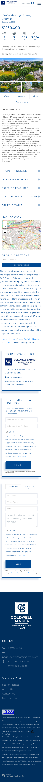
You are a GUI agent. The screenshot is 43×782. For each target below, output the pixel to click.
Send (18, 564)
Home (4, 339)
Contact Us (9, 384)
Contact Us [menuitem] (8, 693)
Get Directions (21, 265)
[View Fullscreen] (5, 232)
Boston (35, 339)
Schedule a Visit (29, 488)
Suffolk (27, 339)
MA (20, 339)
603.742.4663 (14, 648)
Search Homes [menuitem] (10, 684)
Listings (12, 339)
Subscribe (18, 465)
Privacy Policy (21, 457)
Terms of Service (28, 573)
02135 (7, 342)
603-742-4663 (14, 377)
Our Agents (19, 384)
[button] (32, 3)
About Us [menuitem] (7, 689)
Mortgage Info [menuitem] (10, 698)
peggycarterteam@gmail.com (20, 657)
